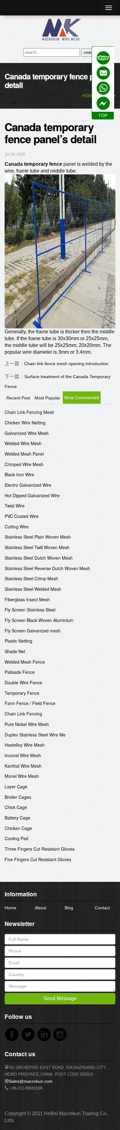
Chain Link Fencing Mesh (29, 412)
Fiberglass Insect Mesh (27, 599)
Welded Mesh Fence (25, 662)
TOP (102, 115)
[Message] (103, 103)
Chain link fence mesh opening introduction (66, 363)
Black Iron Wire (19, 474)
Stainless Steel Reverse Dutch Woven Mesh (47, 568)
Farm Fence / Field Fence (30, 703)
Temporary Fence (22, 693)
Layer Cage (16, 786)
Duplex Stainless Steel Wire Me (35, 735)
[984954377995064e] (103, 58)
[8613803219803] (103, 88)
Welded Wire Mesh (23, 443)
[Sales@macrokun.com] (103, 73)
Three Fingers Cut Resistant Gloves (39, 849)
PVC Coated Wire (21, 516)
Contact (102, 907)
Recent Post (18, 397)
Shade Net (15, 651)
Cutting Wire (17, 526)
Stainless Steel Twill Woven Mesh (37, 547)
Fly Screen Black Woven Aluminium (39, 620)
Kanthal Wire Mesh (23, 766)
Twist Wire (15, 505)
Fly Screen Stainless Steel (30, 610)
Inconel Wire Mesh (23, 755)
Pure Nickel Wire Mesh (27, 724)
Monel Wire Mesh (22, 776)
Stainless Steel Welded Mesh (33, 589)
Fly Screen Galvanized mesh (33, 631)
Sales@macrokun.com (31, 1081)
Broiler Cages (18, 797)
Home (10, 907)
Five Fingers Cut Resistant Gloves (38, 859)
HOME (88, 95)
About (40, 907)
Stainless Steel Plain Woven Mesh (38, 537)
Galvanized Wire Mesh (27, 433)
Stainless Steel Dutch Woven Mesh (39, 558)
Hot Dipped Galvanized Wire (32, 495)
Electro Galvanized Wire (28, 485)
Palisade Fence (20, 672)
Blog (69, 907)
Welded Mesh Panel (24, 454)
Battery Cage (17, 818)
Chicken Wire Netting (25, 422)
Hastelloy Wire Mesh (25, 745)
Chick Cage (16, 807)
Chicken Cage (18, 828)
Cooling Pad (16, 838)
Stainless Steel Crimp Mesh (31, 578)
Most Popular (47, 397)
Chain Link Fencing (23, 714)
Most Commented (81, 397)
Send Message (60, 998)
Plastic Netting (18, 641)
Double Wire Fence (23, 682)
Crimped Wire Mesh (24, 464)
